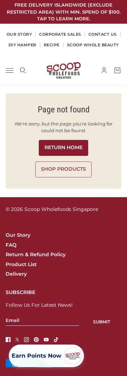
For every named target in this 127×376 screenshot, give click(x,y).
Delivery (16, 274)
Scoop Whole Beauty (93, 44)
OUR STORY (19, 34)
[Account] (104, 70)
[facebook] (8, 339)
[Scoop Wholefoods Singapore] (63, 70)
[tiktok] (56, 339)
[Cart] (117, 70)
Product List (21, 264)
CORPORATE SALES (60, 34)
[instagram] (26, 339)
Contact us (103, 34)
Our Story (18, 235)
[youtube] (46, 339)
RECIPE (52, 44)
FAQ (11, 245)
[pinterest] (36, 339)
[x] (17, 339)
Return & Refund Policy (36, 254)
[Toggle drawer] (9, 70)
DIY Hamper (22, 44)
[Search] (23, 70)
